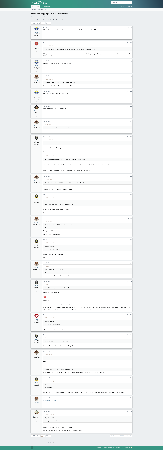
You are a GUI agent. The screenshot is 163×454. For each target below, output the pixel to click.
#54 (131, 281)
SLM (36, 141)
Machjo (34, 16)
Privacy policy (116, 447)
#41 (131, 27)
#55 (131, 314)
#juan (36, 319)
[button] (52, 6)
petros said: (48, 45)
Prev (34, 23)
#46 (131, 106)
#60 (131, 411)
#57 (131, 351)
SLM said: (47, 179)
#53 (131, 263)
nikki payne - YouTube (49, 400)
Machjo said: (48, 79)
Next (47, 23)
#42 (131, 42)
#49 (131, 176)
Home (126, 447)
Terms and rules (107, 447)
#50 (131, 194)
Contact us (99, 447)
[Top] (129, 447)
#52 (131, 239)
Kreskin (36, 111)
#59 (131, 398)
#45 (131, 91)
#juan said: (47, 337)
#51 (131, 218)
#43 (131, 61)
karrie (36, 47)
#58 (131, 378)
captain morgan (36, 416)
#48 (131, 136)
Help (122, 447)
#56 (131, 334)
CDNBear (36, 80)
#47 (131, 121)
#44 (131, 76)
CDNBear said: (48, 156)
